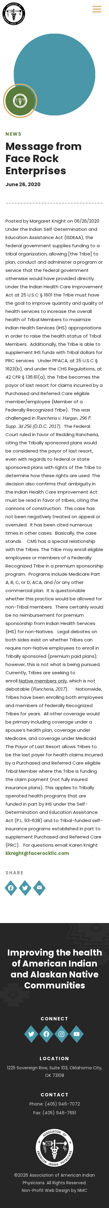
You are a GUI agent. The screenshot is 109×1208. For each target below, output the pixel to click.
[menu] (96, 9)
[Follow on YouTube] (77, 1034)
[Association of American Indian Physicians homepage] (13, 13)
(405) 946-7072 (62, 1104)
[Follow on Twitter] (31, 1034)
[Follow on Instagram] (61, 1034)
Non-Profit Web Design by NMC (54, 1190)
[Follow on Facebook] (46, 1034)
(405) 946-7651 (59, 1113)
